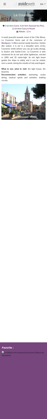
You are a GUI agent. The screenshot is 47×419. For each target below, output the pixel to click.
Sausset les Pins (36, 26)
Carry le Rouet (28, 29)
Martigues (5, 43)
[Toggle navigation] (4, 4)
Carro (16, 26)
